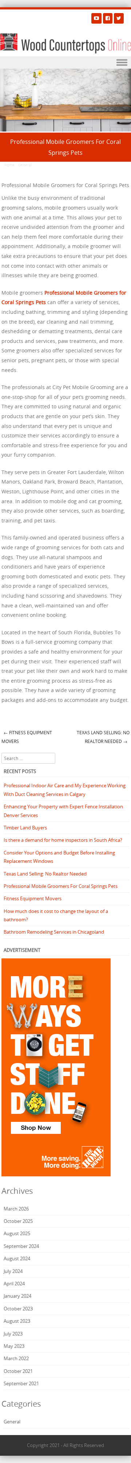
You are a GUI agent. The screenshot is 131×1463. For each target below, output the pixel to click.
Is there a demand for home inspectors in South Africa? (63, 840)
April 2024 (14, 1283)
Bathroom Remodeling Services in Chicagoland (54, 932)
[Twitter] (118, 18)
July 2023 (13, 1333)
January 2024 (17, 1296)
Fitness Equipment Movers (26, 737)
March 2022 (16, 1358)
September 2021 (21, 1383)
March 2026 (16, 1208)
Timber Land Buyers (25, 827)
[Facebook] (107, 18)
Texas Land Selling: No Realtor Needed (103, 737)
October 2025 (18, 1221)
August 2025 (17, 1233)
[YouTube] (96, 18)
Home (9, 165)
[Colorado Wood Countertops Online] (65, 43)
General (25, 165)
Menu (65, 62)
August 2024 (17, 1258)
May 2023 (14, 1346)
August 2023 (17, 1321)
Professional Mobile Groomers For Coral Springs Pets (61, 886)
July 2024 (13, 1271)
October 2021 (18, 1371)
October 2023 (18, 1308)
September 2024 (21, 1246)
